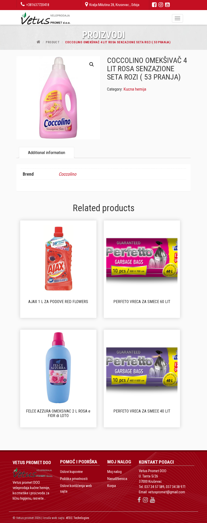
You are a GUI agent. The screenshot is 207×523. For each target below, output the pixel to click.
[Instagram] (161, 5)
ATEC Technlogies (77, 518)
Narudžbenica (117, 478)
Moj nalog (114, 471)
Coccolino (67, 174)
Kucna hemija (134, 89)
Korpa (111, 485)
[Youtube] (167, 5)
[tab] (46, 152)
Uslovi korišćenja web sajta (76, 488)
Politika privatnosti (74, 478)
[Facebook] (154, 5)
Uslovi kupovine (71, 471)
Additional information (46, 152)
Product (53, 42)
